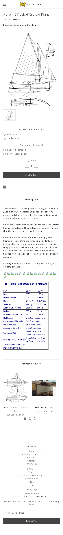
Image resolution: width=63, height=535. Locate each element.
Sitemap (31, 460)
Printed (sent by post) (18, 154)
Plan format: (31, 145)
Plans (31, 472)
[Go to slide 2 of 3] (30, 418)
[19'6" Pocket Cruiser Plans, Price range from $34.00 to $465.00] (16, 388)
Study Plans (13, 138)
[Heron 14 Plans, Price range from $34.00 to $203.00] (44, 388)
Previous (4, 392)
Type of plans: (31, 129)
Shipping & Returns (31, 454)
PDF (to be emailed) (16, 150)
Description (31, 199)
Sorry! (31, 451)
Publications (31, 478)
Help (31, 482)
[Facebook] (4, 187)
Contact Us (31, 457)
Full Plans (12, 134)
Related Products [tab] (31, 363)
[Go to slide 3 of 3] (35, 418)
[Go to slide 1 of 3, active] (25, 418)
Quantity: (31, 160)
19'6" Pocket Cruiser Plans (16, 409)
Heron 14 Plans (44, 407)
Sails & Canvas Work (31, 475)
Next (56, 392)
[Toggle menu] (4, 4)
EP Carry (31, 469)
